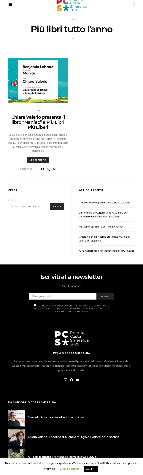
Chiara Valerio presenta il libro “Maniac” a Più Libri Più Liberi (38, 122)
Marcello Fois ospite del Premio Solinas (101, 226)
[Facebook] (71, 379)
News (38, 110)
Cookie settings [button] (69, 468)
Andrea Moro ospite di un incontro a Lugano (104, 202)
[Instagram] (65, 379)
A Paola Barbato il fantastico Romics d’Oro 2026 (106, 250)
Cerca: (11, 200)
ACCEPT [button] (91, 468)
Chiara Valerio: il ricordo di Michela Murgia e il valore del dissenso (74, 437)
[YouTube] (77, 379)
